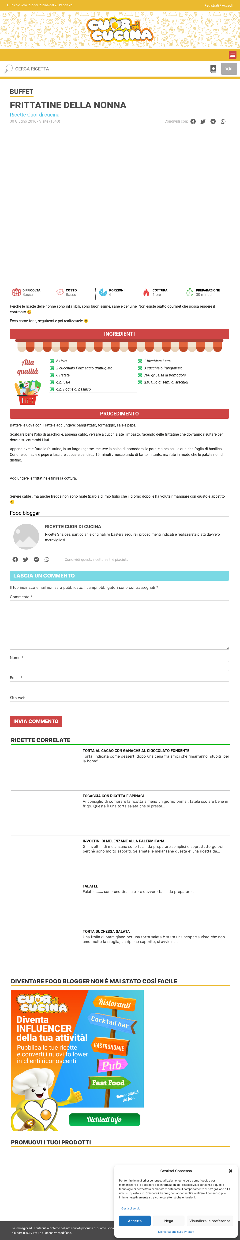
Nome (16, 657)
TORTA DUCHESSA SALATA (106, 931)
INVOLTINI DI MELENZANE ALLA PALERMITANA (124, 841)
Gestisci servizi (131, 1208)
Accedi (227, 5)
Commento (21, 597)
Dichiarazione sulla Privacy (176, 1231)
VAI (229, 69)
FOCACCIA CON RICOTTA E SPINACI (113, 796)
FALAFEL (90, 886)
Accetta (135, 1221)
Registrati (211, 5)
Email (16, 677)
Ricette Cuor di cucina (35, 115)
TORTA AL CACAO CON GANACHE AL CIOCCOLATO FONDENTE (136, 750)
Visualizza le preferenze (209, 1221)
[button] (230, 1171)
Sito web (18, 698)
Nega (168, 1221)
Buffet (22, 92)
